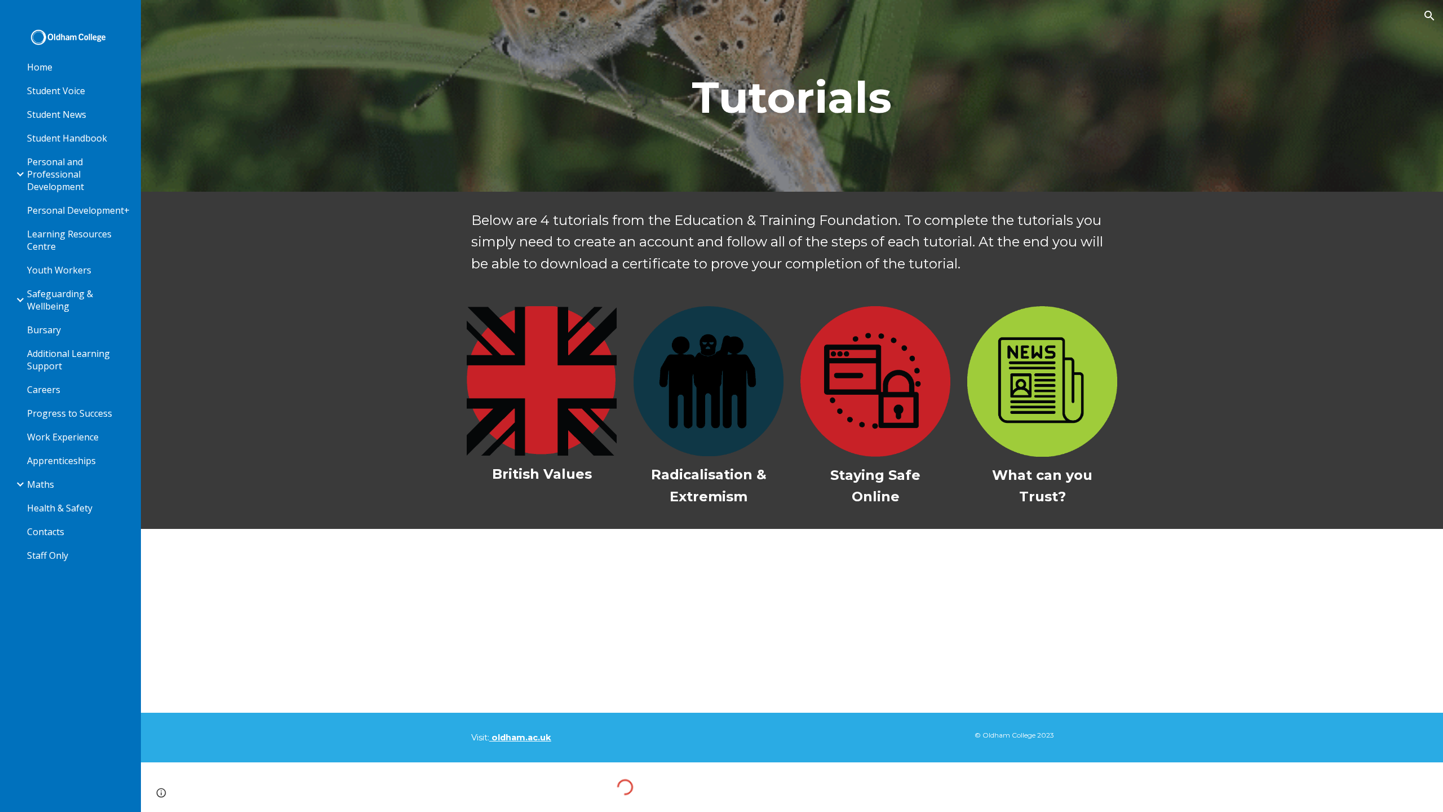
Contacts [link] (45, 532)
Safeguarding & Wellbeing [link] (60, 300)
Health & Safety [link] (59, 508)
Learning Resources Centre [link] (69, 240)
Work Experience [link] (63, 437)
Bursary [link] (44, 330)
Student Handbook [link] (67, 138)
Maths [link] (40, 484)
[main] (792, 96)
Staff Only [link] (47, 555)
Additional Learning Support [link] (68, 359)
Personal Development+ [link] (78, 210)
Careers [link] (43, 389)
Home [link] (39, 67)
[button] (1429, 15)
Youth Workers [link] (59, 270)
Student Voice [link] (56, 91)
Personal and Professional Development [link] (55, 174)
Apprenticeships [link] (61, 460)
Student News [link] (56, 114)
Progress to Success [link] (69, 413)
